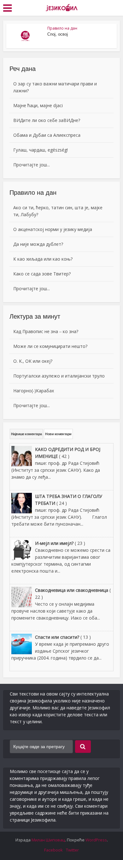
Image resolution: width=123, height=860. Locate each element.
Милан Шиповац (48, 840)
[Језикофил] (61, 7)
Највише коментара (26, 434)
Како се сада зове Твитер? (42, 274)
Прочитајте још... (31, 165)
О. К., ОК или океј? (32, 361)
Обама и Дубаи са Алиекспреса (46, 135)
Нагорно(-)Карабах (33, 391)
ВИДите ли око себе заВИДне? (46, 120)
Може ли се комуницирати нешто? (50, 346)
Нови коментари (58, 434)
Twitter (72, 850)
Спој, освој (57, 34)
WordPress (96, 840)
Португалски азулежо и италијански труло (59, 376)
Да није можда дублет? (38, 244)
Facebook (53, 850)
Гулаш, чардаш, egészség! (40, 150)
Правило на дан (62, 28)
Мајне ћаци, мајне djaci (38, 105)
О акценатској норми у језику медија (52, 229)
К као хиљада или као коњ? (43, 259)
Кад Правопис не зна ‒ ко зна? (45, 331)
